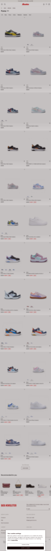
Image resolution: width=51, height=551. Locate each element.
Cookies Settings (25, 544)
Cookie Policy (14, 540)
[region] (25, 540)
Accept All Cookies (25, 547)
